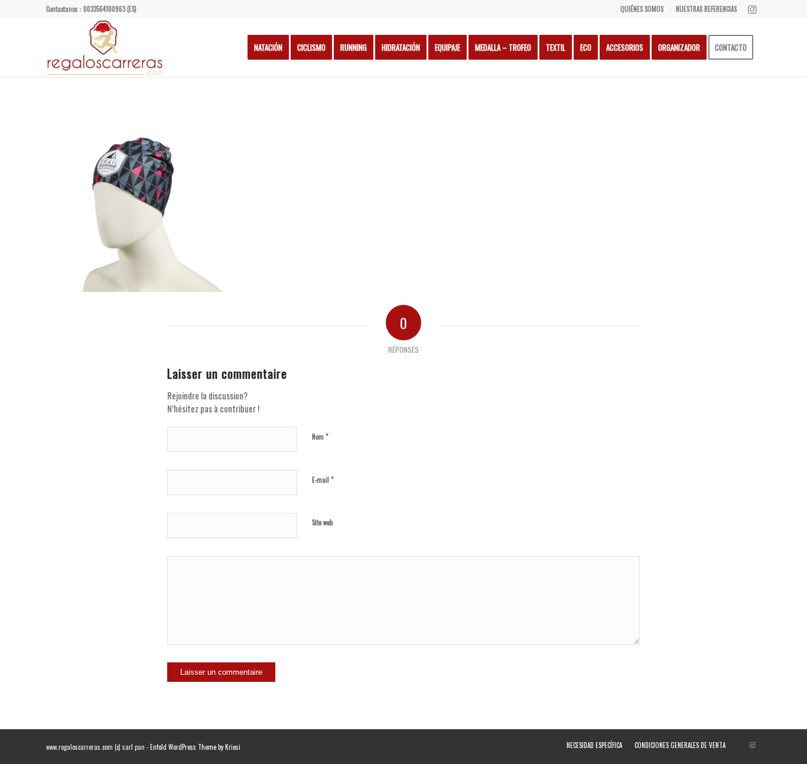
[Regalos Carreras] (105, 47)
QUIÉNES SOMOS (641, 9)
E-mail (323, 479)
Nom (320, 436)
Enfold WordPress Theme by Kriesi (195, 747)
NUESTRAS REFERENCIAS (706, 9)
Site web (322, 522)
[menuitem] (642, 9)
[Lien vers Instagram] (752, 9)
